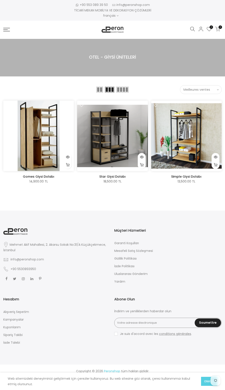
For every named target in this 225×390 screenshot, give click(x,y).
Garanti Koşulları (126, 243)
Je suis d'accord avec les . (156, 334)
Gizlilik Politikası (125, 258)
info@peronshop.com (133, 5)
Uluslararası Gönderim (131, 274)
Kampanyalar (13, 319)
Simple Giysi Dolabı (186, 176)
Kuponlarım (12, 327)
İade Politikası (124, 266)
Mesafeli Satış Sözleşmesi (133, 251)
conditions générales (175, 334)
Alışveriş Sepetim (16, 312)
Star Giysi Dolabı (112, 176)
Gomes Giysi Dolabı (38, 176)
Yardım (119, 281)
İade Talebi (11, 342)
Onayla (209, 381)
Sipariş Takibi (13, 335)
